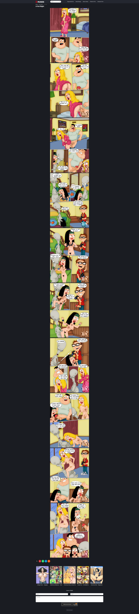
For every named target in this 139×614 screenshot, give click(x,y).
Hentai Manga (78, 1)
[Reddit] (49, 561)
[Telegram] (46, 561)
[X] (37, 561)
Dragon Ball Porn (70, 1)
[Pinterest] (40, 561)
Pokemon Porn (93, 1)
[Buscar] (60, 1)
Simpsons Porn (100, 1)
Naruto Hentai (85, 1)
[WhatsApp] (43, 561)
